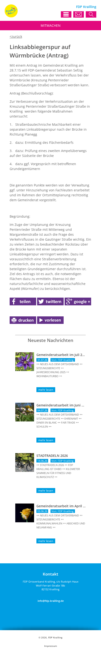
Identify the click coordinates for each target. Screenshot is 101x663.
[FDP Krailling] (11, 16)
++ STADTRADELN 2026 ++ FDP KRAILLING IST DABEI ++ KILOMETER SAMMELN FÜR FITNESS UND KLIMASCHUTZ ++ (58, 471)
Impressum (50, 646)
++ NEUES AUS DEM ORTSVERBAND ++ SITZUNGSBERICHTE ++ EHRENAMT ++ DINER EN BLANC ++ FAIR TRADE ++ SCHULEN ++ (59, 420)
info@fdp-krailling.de (51, 600)
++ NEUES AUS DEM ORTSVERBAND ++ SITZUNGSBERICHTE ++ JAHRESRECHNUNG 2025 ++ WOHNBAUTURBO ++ (59, 370)
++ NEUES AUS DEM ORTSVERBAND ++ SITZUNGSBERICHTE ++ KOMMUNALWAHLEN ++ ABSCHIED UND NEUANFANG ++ (60, 521)
